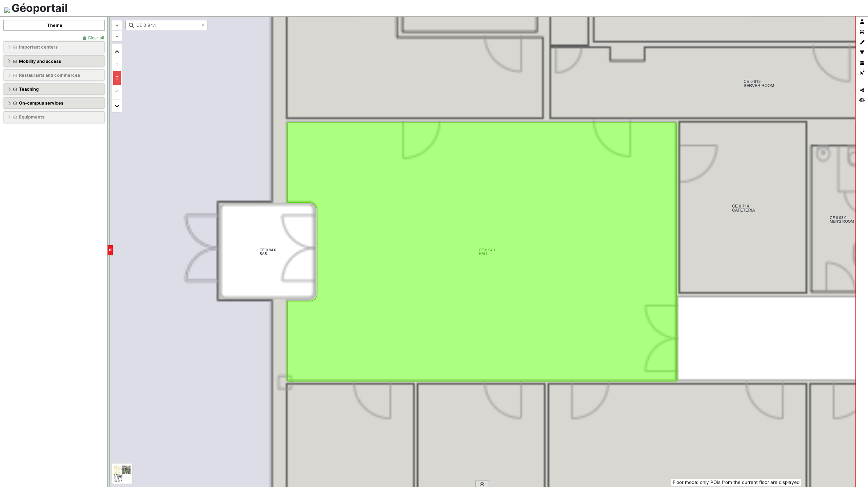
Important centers (38, 47)
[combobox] (166, 25)
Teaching (29, 89)
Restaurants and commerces (49, 75)
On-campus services (41, 103)
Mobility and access (40, 61)
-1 (117, 91)
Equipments (31, 117)
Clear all (95, 37)
